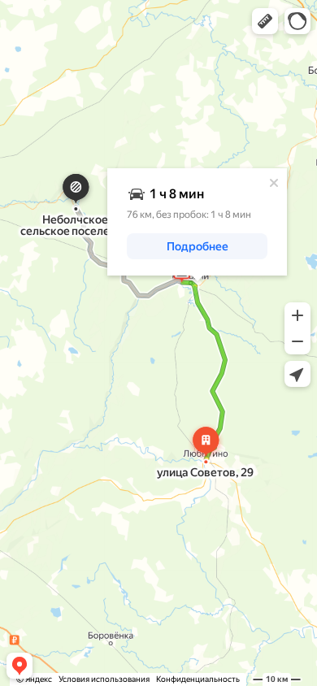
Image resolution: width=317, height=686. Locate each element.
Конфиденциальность (198, 679)
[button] (265, 21)
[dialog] (197, 222)
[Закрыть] (273, 182)
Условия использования (104, 679)
